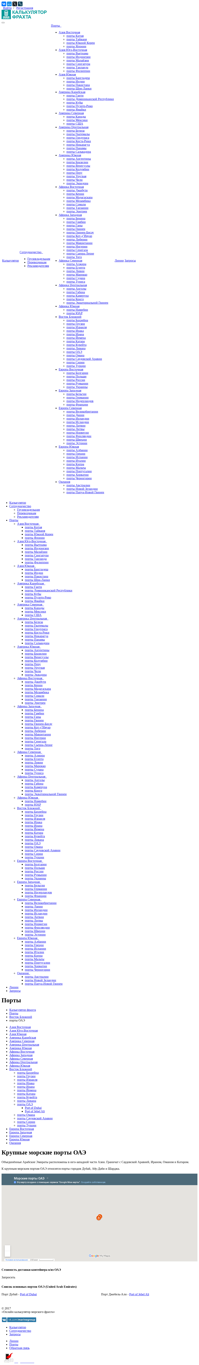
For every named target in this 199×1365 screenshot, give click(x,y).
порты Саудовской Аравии (84, 359)
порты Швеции (76, 439)
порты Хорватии (77, 474)
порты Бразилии (77, 162)
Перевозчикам (36, 262)
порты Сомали (76, 204)
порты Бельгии (76, 394)
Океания (64, 481)
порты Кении (75, 193)
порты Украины (77, 387)
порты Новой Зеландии (82, 488)
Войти (7, 8)
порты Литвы (75, 429)
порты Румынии (77, 383)
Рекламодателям (38, 265)
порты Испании (77, 457)
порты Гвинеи (75, 229)
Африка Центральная (73, 285)
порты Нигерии (76, 246)
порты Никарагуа (78, 144)
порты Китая (75, 35)
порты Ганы (74, 225)
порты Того (74, 257)
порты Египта (75, 267)
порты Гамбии (76, 222)
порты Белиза (75, 130)
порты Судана (75, 278)
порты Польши (76, 376)
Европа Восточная (71, 369)
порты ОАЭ (74, 351)
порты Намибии (77, 309)
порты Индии (75, 81)
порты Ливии (75, 271)
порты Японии (76, 46)
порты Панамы (76, 148)
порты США (74, 123)
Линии (119, 260)
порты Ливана (76, 348)
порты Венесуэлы (78, 165)
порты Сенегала (77, 250)
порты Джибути (77, 190)
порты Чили (74, 179)
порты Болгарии (77, 373)
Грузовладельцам (38, 258)
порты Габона (75, 292)
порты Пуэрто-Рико (79, 106)
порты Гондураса (77, 137)
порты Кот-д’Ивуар (79, 236)
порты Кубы (74, 102)
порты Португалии (79, 471)
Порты (56, 25)
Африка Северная (70, 260)
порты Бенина (75, 218)
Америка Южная (70, 155)
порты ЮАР (74, 313)
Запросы (130, 260)
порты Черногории (79, 478)
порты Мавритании (79, 243)
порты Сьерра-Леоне (80, 253)
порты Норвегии (77, 432)
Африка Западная (70, 215)
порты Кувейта (76, 344)
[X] (14, 4)
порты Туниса (75, 281)
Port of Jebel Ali (35, 1111)
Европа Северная (70, 408)
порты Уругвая (76, 176)
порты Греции (75, 453)
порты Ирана (75, 334)
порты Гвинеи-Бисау (80, 232)
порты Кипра (75, 464)
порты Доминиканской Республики (90, 99)
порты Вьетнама (77, 53)
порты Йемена (76, 337)
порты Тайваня (76, 39)
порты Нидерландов (79, 401)
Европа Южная (69, 446)
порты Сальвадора (78, 151)
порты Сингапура (78, 64)
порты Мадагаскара (79, 197)
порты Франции (77, 404)
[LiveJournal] (20, 4)
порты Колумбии (77, 169)
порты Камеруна (77, 295)
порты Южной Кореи (80, 42)
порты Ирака (75, 330)
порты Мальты (76, 467)
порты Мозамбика (78, 200)
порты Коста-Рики (78, 141)
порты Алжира (76, 264)
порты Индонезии (78, 57)
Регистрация (24, 8)
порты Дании (75, 415)
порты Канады (76, 116)
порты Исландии (77, 422)
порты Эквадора (77, 183)
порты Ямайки (76, 109)
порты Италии (76, 460)
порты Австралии (78, 485)
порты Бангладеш (78, 78)
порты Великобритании (82, 411)
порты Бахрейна (77, 320)
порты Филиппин (78, 71)
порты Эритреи (76, 211)
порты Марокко (76, 274)
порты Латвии (76, 425)
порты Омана (75, 355)
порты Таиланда (77, 67)
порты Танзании (77, 208)
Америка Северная (71, 113)
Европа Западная (70, 390)
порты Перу (74, 172)
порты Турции (76, 366)
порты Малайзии (77, 60)
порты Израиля (76, 327)
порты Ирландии (77, 418)
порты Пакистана (78, 85)
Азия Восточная (69, 32)
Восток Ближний (70, 316)
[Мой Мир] (9, 4)
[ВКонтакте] (4, 4)
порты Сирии (75, 362)
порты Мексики (77, 120)
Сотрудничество (31, 252)
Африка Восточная (71, 186)
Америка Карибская (72, 92)
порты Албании (77, 450)
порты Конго (75, 299)
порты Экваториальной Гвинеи (87, 302)
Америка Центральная (73, 127)
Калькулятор (10, 260)
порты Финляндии (78, 436)
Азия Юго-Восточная (73, 50)
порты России (75, 380)
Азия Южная (67, 74)
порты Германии (77, 397)
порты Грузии (75, 323)
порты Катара (75, 341)
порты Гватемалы (78, 134)
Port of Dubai (33, 1107)
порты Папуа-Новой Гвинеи (85, 492)
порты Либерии (76, 239)
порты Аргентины (78, 158)
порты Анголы (76, 288)
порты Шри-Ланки (79, 88)
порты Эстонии (76, 443)
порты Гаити (75, 95)
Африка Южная (69, 306)
